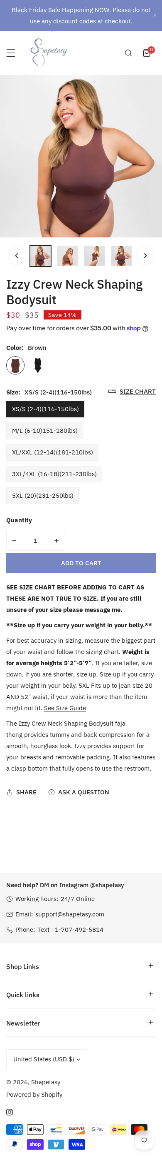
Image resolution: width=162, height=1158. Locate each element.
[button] (146, 53)
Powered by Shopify (34, 1094)
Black (38, 365)
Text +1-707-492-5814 (70, 929)
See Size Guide (65, 708)
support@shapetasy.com (69, 914)
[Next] (145, 256)
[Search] (128, 53)
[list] (81, 156)
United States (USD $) (43, 1059)
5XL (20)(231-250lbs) (43, 495)
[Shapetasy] (49, 53)
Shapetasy (45, 1082)
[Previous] (17, 256)
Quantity (19, 520)
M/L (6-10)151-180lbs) (45, 430)
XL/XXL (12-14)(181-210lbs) (52, 452)
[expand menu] (11, 53)
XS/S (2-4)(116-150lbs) (45, 409)
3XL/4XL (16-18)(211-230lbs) (54, 474)
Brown (15, 365)
